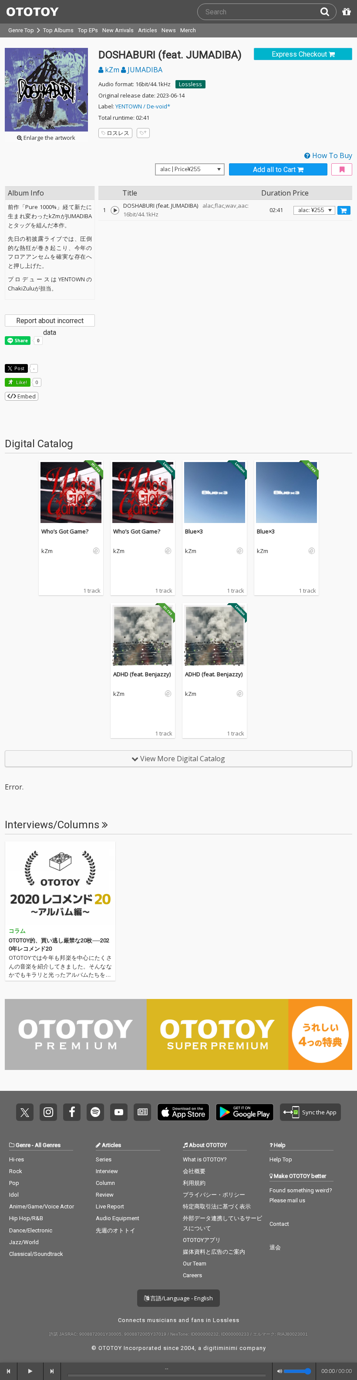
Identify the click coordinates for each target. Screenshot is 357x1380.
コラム (17, 931)
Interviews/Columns (53, 825)
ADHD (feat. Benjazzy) (142, 674)
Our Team (194, 1263)
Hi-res (16, 1159)
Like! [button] (21, 382)
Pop (14, 1183)
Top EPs (88, 30)
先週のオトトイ (115, 1230)
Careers (192, 1275)
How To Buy (331, 155)
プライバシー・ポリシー (214, 1194)
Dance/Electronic (30, 1230)
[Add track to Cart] (343, 210)
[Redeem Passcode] (345, 12)
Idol (14, 1194)
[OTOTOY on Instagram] (48, 1112)
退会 (275, 1247)
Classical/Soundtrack (36, 1254)
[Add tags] (143, 133)
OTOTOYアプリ (202, 1240)
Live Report (110, 1206)
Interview (107, 1171)
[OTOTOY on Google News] (142, 1112)
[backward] (8, 1371)
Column (105, 1183)
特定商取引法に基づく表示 (217, 1206)
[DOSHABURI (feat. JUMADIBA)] (115, 210)
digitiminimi (220, 1348)
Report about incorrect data (50, 322)
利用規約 (194, 1183)
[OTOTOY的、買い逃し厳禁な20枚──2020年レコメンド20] (60, 883)
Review (105, 1194)
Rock (15, 1171)
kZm (112, 69)
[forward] (52, 1371)
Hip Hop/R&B (26, 1218)
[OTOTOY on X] (25, 1112)
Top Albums (58, 30)
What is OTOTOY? (205, 1159)
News (169, 30)
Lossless (190, 84)
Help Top (280, 1159)
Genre (23, 1145)
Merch (188, 30)
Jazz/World (24, 1242)
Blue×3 (194, 531)
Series (103, 1159)
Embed (26, 396)
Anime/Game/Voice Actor (41, 1206)
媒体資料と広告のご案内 (214, 1251)
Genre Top (21, 30)
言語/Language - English (181, 1298)
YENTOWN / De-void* (142, 106)
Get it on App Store (183, 1112)
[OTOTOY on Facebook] (72, 1112)
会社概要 (194, 1171)
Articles (147, 30)
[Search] (328, 12)
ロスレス (118, 133)
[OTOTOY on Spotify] (95, 1112)
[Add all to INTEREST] (342, 169)
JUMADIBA (144, 69)
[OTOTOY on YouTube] (119, 1112)
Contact (279, 1224)
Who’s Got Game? (64, 531)
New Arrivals (118, 30)
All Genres (48, 1145)
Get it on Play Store (245, 1112)
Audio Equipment (117, 1218)
